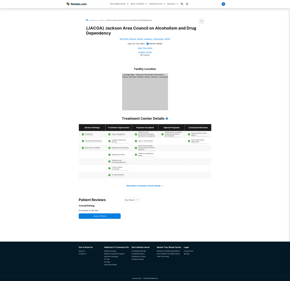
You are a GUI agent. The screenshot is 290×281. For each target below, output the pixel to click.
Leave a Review (99, 216)
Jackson (101, 20)
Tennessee (93, 20)
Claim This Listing (145, 48)
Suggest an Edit (145, 52)
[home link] (87, 20)
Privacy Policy (137, 278)
